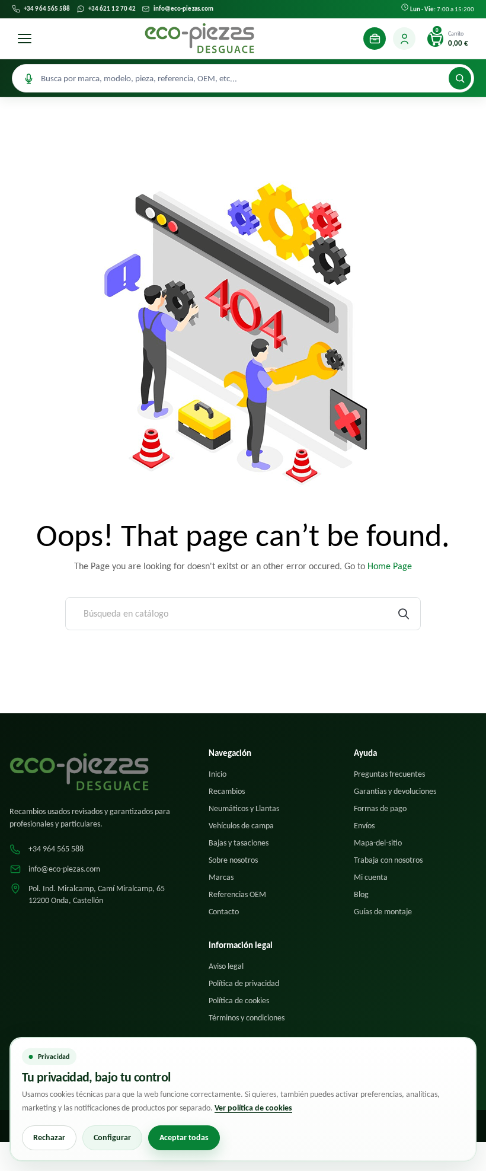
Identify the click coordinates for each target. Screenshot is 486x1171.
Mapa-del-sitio (378, 843)
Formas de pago (380, 808)
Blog (361, 894)
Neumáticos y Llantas (244, 808)
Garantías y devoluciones (395, 791)
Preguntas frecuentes (389, 774)
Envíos (364, 826)
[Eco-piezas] (199, 38)
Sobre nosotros (233, 860)
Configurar (112, 1137)
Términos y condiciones (246, 1018)
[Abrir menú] (24, 38)
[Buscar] (460, 78)
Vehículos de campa (241, 826)
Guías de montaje (383, 912)
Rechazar (49, 1137)
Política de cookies (239, 1000)
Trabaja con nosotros (388, 860)
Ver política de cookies (253, 1108)
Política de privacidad (244, 983)
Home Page (389, 566)
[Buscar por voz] (28, 78)
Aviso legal (226, 966)
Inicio (217, 774)
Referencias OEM (237, 894)
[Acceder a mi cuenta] (404, 38)
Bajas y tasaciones (238, 843)
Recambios (227, 791)
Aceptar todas (184, 1137)
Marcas (221, 877)
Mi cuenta (371, 877)
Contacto (224, 912)
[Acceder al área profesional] (374, 38)
